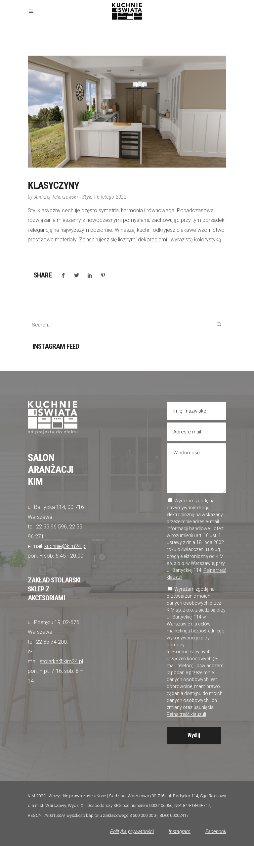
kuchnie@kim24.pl (65, 546)
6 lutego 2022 (112, 197)
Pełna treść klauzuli (186, 714)
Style (87, 197)
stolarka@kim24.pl (61, 661)
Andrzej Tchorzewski (56, 197)
